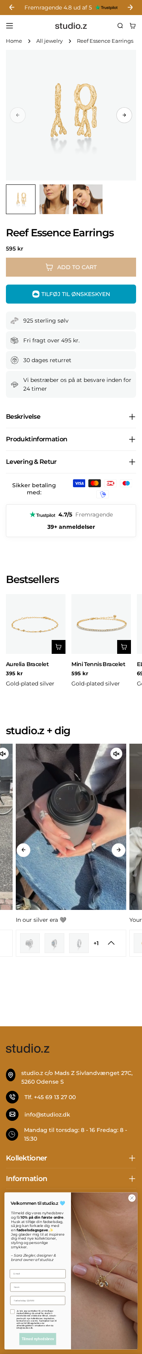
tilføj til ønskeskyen (75, 294)
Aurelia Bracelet (27, 664)
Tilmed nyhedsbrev (38, 1339)
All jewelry (49, 41)
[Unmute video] (116, 754)
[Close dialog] (132, 1198)
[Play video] (71, 827)
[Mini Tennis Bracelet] (101, 624)
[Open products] (111, 943)
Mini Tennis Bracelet (98, 664)
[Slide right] (124, 115)
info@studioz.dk (47, 1114)
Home (14, 41)
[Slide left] (23, 850)
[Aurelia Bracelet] (35, 624)
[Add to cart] (58, 647)
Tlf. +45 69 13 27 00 (50, 1097)
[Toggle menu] (9, 26)
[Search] (120, 26)
